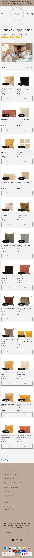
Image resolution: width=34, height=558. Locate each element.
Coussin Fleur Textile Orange (7, 151)
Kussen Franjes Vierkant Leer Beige (24, 309)
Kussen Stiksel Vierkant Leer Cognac (8, 309)
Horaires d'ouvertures (11, 487)
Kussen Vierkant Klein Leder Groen (23, 246)
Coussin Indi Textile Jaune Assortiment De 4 (24, 151)
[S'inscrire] (28, 532)
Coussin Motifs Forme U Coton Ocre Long (24, 405)
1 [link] (4, 455)
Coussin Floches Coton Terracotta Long (8, 120)
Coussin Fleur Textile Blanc (23, 120)
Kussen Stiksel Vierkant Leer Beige (8, 340)
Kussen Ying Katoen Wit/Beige (7, 214)
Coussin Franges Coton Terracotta (24, 277)
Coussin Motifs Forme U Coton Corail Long (24, 436)
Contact (6, 491)
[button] (2, 14)
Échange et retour (9, 478)
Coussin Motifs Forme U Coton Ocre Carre (8, 436)
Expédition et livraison (11, 474)
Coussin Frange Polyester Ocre (8, 373)
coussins (4, 36)
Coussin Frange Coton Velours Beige (23, 373)
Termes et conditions (10, 470)
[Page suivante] (30, 455)
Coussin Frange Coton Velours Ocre (7, 405)
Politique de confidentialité (12, 483)
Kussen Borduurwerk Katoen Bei (23, 183)
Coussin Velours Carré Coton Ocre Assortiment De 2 (24, 341)
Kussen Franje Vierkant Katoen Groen (8, 277)
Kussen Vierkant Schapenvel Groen (22, 88)
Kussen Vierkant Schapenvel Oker (22, 214)
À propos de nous (9, 496)
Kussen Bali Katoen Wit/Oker (7, 88)
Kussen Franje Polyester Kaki (8, 246)
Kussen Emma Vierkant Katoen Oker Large (8, 183)
